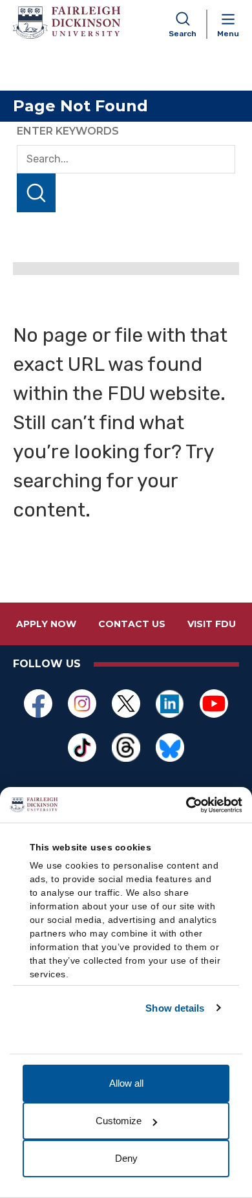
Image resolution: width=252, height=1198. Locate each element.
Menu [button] (228, 33)
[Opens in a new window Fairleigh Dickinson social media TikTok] (82, 747)
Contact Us (131, 624)
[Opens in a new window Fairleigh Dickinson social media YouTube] (214, 703)
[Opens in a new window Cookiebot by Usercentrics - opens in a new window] (185, 805)
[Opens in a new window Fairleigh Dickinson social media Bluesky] (170, 747)
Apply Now (46, 624)
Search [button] (182, 33)
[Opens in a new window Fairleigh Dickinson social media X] (126, 703)
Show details (174, 1008)
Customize (119, 1120)
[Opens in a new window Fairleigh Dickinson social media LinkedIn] (170, 703)
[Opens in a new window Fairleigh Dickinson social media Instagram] (82, 703)
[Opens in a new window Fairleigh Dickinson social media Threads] (126, 747)
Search (36, 192)
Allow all (126, 1083)
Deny (126, 1158)
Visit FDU (211, 624)
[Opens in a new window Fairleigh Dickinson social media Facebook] (38, 703)
